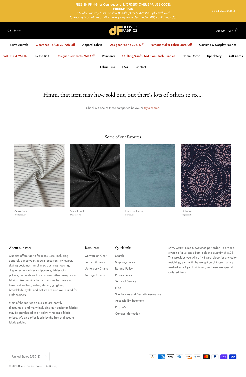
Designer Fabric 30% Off (126, 45)
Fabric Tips (107, 67)
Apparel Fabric (92, 45)
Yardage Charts (95, 275)
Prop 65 (120, 307)
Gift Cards (236, 56)
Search (119, 255)
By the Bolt (42, 56)
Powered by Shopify (46, 366)
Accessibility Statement (129, 300)
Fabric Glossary (95, 262)
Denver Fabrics (26, 366)
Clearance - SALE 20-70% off (55, 45)
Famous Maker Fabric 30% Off (171, 45)
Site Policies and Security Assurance (138, 294)
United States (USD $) (223, 11)
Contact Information (127, 313)
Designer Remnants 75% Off (76, 56)
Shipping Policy (125, 262)
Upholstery (214, 56)
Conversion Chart (96, 255)
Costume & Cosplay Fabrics (217, 45)
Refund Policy (124, 268)
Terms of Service (125, 281)
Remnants (108, 56)
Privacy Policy (123, 275)
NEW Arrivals (19, 45)
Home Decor (191, 56)
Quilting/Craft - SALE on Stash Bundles (148, 56)
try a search (151, 108)
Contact (141, 67)
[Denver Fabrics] (123, 31)
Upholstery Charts (96, 268)
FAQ (125, 67)
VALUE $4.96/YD (15, 56)
